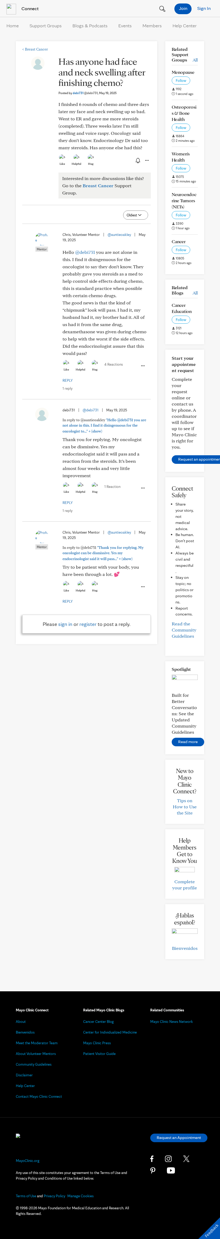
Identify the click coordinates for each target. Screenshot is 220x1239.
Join (183, 8)
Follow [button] (181, 80)
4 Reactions (113, 364)
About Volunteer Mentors (36, 1053)
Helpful (76, 164)
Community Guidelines (34, 1064)
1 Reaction (112, 486)
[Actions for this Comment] (142, 366)
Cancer (179, 241)
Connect (29, 8)
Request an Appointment (179, 1137)
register (88, 624)
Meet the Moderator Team (37, 1043)
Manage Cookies (80, 1196)
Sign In (204, 8)
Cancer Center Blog (98, 1021)
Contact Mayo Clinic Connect (39, 1096)
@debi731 (85, 252)
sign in (65, 624)
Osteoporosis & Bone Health (184, 113)
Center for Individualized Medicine (110, 1032)
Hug (91, 164)
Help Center (185, 25)
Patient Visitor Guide (99, 1053)
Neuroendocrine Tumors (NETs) (184, 200)
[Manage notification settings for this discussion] (137, 160)
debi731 (85, 93)
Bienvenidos (184, 948)
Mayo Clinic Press (97, 1043)
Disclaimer (24, 1075)
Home (12, 25)
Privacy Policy (54, 1196)
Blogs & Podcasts (90, 25)
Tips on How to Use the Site (185, 807)
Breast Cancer (35, 49)
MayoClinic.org (27, 1160)
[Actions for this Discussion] (146, 160)
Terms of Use (26, 1196)
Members (152, 25)
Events (125, 25)
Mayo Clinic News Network (171, 1021)
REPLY (68, 380)
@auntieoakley (119, 234)
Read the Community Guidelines (184, 630)
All (195, 60)
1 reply (67, 388)
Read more (188, 741)
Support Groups (46, 25)
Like (62, 164)
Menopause (183, 72)
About (21, 1021)
